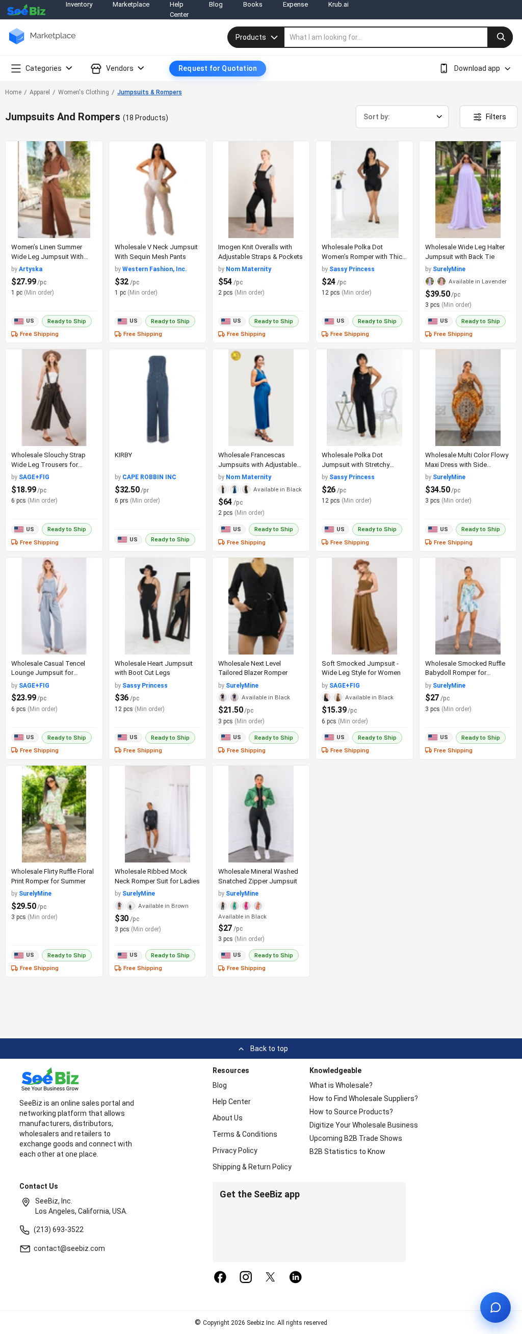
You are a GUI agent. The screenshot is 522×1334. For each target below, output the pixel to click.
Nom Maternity (248, 269)
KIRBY (123, 455)
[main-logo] (42, 43)
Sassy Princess (352, 269)
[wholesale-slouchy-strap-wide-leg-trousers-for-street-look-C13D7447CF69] (54, 397)
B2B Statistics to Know (347, 1151)
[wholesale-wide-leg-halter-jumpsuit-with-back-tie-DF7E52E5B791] (468, 189)
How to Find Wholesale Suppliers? (363, 1098)
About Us (228, 1118)
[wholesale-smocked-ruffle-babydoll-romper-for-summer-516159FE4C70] (468, 606)
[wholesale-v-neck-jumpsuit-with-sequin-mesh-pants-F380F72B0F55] (157, 189)
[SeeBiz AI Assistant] (495, 1307)
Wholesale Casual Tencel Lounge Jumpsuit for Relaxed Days (48, 673)
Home (13, 92)
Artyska (30, 269)
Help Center (232, 1101)
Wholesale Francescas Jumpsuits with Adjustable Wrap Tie (257, 464)
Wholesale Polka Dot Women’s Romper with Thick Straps (364, 256)
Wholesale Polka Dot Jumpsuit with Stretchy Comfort (355, 464)
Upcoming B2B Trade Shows (355, 1138)
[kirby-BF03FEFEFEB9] (157, 397)
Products (251, 37)
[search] (398, 37)
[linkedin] (295, 1278)
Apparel (40, 92)
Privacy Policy (235, 1150)
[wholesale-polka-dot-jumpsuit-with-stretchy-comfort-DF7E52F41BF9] (364, 397)
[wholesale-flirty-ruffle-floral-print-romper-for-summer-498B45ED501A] (54, 814)
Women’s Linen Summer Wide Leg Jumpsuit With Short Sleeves (47, 256)
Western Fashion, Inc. (154, 269)
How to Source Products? (351, 1112)
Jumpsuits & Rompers (149, 92)
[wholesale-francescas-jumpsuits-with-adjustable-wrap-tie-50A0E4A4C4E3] (261, 397)
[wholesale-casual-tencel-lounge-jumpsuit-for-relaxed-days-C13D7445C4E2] (54, 606)
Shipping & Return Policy (252, 1167)
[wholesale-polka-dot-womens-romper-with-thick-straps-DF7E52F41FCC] (364, 189)
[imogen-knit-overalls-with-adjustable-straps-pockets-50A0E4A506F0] (261, 189)
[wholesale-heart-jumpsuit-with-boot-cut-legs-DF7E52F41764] (157, 606)
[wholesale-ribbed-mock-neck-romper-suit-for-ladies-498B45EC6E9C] (157, 814)
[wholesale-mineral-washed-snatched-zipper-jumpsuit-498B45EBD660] (261, 814)
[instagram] (245, 1278)
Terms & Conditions (245, 1134)
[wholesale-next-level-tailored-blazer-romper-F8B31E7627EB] (261, 606)
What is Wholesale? (341, 1085)
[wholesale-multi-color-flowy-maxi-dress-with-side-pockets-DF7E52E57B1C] (468, 397)
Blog (220, 1085)
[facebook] (220, 1278)
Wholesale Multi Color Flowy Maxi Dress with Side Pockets (466, 464)
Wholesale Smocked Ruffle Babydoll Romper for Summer (465, 673)
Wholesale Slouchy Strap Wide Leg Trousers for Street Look (48, 464)
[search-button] (500, 37)
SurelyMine (449, 269)
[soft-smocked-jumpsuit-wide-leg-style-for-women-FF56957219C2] (364, 606)
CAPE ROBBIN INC (149, 477)
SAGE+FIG (34, 477)
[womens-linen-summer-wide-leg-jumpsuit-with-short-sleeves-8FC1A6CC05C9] (54, 189)
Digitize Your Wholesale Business (363, 1125)
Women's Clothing (83, 92)
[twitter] (270, 1278)
